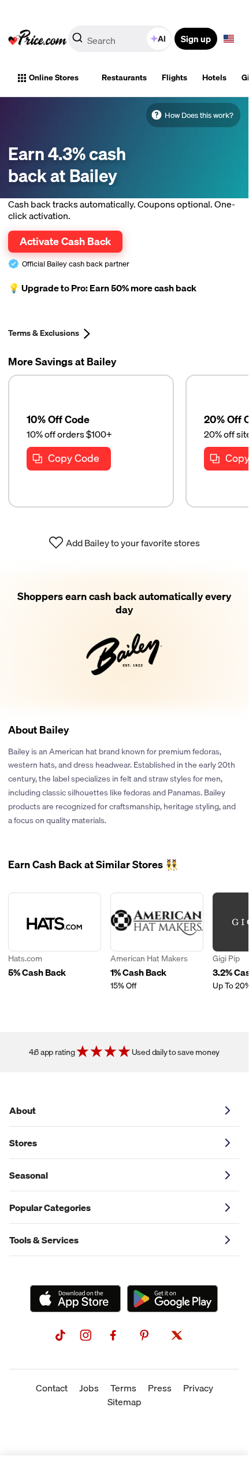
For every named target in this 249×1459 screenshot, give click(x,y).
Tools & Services (44, 1239)
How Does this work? (199, 115)
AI (162, 38)
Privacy (198, 1388)
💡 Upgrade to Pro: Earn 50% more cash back (102, 288)
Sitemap (124, 1402)
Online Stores (54, 77)
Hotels (214, 77)
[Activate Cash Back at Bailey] (124, 639)
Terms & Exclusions (43, 333)
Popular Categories (50, 1207)
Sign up (196, 39)
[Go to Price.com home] (37, 38)
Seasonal (28, 1175)
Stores (23, 1142)
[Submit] (77, 41)
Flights (174, 77)
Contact (52, 1388)
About (22, 1110)
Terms (123, 1388)
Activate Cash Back (65, 241)
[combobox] (120, 38)
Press (160, 1388)
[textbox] (229, 39)
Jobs (89, 1388)
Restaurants (124, 77)
